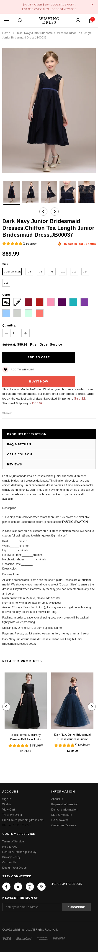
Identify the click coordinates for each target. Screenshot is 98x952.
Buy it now (38, 381)
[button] (19, 244)
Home (6, 33)
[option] (49, 110)
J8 (51, 271)
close (92, 4)
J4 (29, 271)
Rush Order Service (46, 344)
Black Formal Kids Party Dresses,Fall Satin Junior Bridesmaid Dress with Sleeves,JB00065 (25, 737)
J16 (6, 282)
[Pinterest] (41, 887)
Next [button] (55, 212)
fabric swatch (75, 521)
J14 (85, 271)
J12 (74, 271)
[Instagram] (30, 887)
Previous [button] (43, 212)
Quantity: (9, 325)
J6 (40, 271)
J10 (63, 271)
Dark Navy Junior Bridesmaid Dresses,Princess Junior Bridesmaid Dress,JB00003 (72, 737)
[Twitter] (18, 887)
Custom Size (12, 271)
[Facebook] (6, 887)
